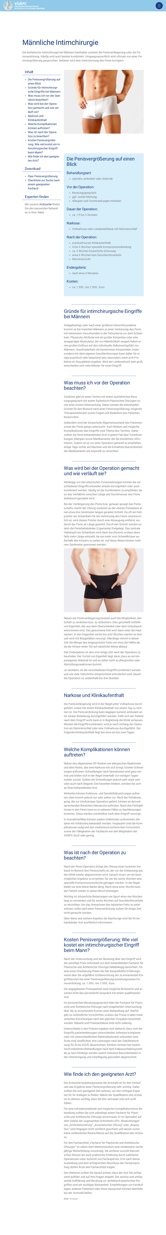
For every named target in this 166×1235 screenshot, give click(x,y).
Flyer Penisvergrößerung (43, 176)
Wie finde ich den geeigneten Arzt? (44, 158)
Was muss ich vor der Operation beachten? (44, 97)
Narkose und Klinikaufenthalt (37, 118)
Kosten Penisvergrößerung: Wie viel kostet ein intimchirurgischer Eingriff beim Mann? (44, 146)
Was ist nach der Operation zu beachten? (42, 134)
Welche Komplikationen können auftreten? (42, 126)
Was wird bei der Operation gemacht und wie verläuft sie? (43, 107)
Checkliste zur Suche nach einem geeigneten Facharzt (44, 184)
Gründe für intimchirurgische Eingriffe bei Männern (44, 89)
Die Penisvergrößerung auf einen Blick (44, 81)
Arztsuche (45, 204)
